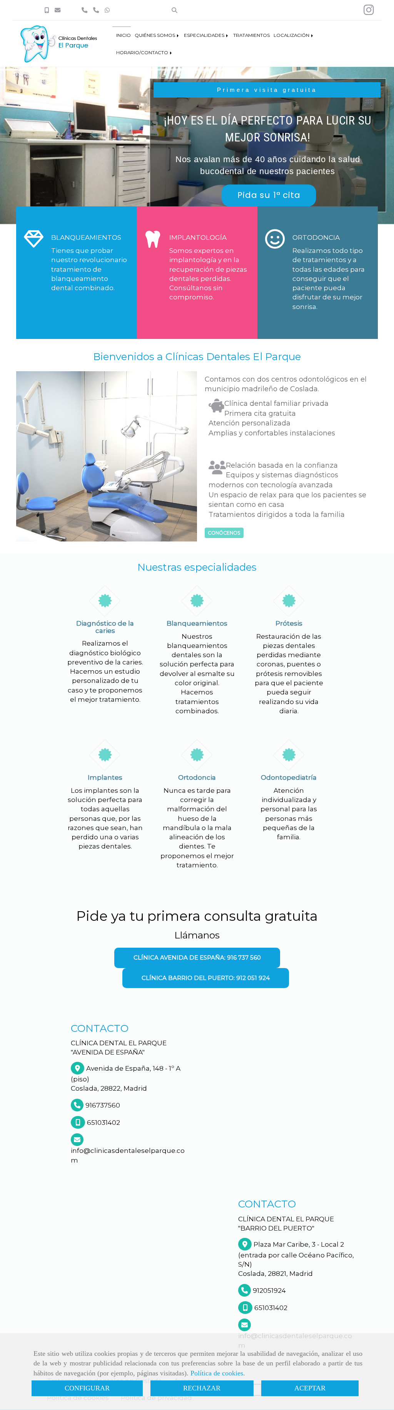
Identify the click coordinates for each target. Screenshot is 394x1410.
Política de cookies (216, 1373)
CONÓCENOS (224, 533)
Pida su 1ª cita (268, 195)
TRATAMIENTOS (251, 35)
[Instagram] (369, 12)
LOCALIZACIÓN (292, 35)
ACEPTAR (310, 1388)
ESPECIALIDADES (204, 35)
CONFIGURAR (87, 1388)
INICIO (123, 35)
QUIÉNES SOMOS (155, 35)
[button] (197, 958)
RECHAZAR (201, 1388)
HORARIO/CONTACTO (142, 52)
